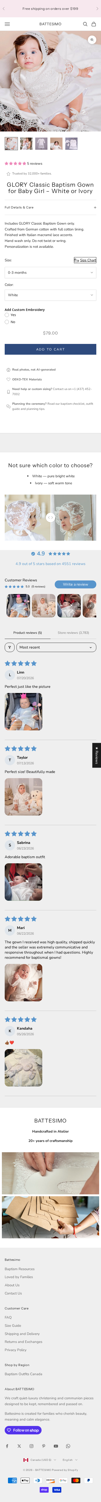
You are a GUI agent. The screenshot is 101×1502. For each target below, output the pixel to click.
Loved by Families (19, 1277)
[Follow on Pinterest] (43, 1446)
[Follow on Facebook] (7, 1446)
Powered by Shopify (65, 1470)
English (68, 1460)
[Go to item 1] (11, 143)
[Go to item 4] (56, 143)
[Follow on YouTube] (56, 1446)
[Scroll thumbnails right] (90, 605)
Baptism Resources (20, 1269)
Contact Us (13, 1293)
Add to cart (50, 349)
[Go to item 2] (26, 143)
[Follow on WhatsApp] (68, 1446)
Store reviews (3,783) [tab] (73, 633)
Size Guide (13, 1325)
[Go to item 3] (41, 143)
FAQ (8, 1317)
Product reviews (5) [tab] (27, 633)
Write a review (75, 584)
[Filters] (10, 647)
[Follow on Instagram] (31, 1446)
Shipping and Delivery (22, 1333)
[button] (16, 163)
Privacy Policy (16, 1350)
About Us (12, 1285)
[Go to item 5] (71, 143)
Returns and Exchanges (23, 1341)
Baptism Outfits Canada (23, 1374)
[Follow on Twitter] (19, 1446)
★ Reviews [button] (96, 755)
